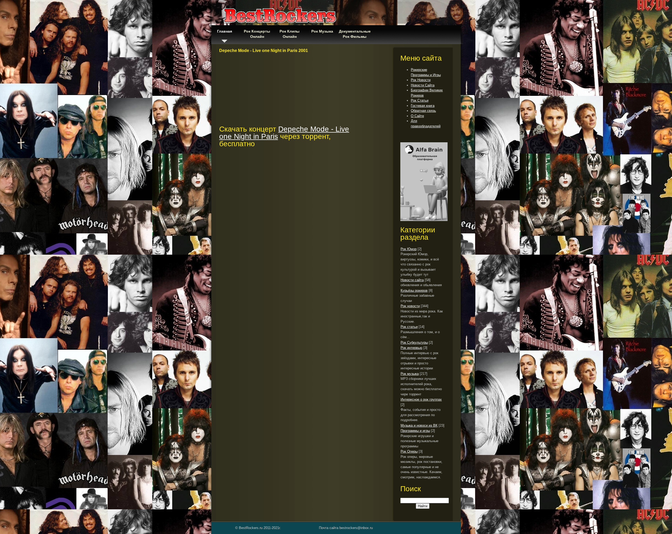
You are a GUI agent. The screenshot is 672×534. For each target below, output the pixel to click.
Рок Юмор (409, 249)
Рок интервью (411, 348)
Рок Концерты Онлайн (257, 34)
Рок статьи (409, 327)
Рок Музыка (322, 31)
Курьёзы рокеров (414, 290)
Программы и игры (415, 431)
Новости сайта (412, 280)
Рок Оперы (409, 451)
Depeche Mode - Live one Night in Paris (284, 132)
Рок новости (410, 306)
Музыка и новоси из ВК (419, 425)
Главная (224, 31)
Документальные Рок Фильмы (354, 34)
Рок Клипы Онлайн (290, 34)
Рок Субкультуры (414, 342)
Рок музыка (410, 374)
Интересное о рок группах (421, 399)
